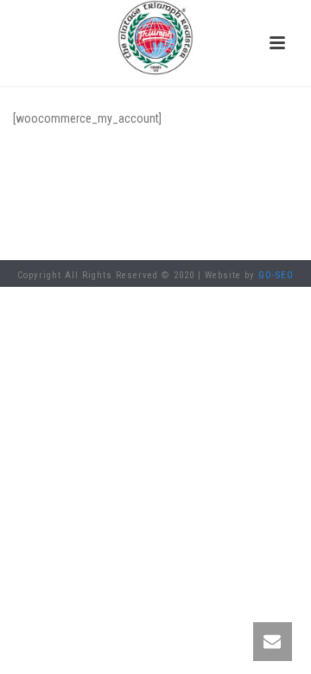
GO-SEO (276, 275)
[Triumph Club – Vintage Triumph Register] (155, 39)
